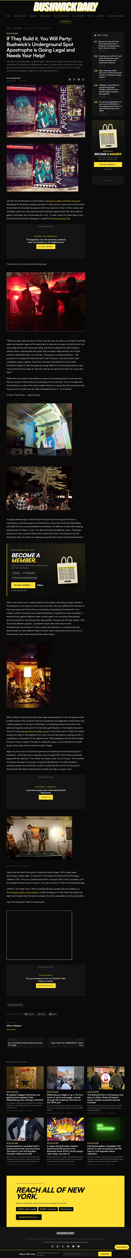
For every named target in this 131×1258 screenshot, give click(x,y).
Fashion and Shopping (116, 16)
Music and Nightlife (61, 16)
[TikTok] (58, 1246)
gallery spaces (43, 731)
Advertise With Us (45, 985)
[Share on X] (74, 79)
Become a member (23, 585)
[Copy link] (83, 79)
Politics (91, 16)
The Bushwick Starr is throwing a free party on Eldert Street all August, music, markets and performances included (105, 1099)
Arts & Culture (19, 16)
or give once (108, 169)
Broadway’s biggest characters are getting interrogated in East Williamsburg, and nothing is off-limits (25, 1097)
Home (8, 28)
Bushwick (101, 16)
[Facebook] (73, 1246)
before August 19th (62, 218)
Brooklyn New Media (98, 1239)
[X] (63, 1246)
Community (33, 16)
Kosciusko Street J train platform (24, 892)
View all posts (11, 1029)
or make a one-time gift (18, 590)
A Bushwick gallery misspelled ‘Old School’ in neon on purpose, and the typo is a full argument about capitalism (104, 1150)
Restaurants (45, 16)
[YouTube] (78, 1246)
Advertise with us (29, 1217)
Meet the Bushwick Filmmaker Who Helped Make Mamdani (69, 1242)
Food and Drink (78, 16)
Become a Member (46, 246)
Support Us (45, 797)
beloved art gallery (54, 201)
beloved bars (27, 731)
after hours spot (73, 201)
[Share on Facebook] (70, 79)
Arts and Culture (15, 1005)
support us (65, 21)
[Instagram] (52, 1246)
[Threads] (68, 1246)
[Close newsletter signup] (127, 1252)
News (8, 16)
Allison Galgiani (14, 1025)
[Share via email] (79, 79)
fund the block (121, 1247)
